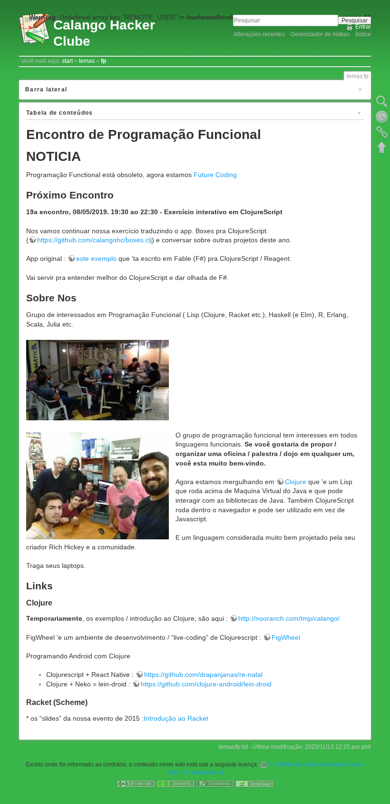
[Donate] (175, 783)
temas (87, 61)
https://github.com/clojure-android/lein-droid (206, 684)
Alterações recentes (259, 34)
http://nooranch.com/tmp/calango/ (289, 618)
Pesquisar (354, 20)
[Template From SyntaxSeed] (254, 783)
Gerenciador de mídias (320, 34)
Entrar (363, 26)
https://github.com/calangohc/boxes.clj (94, 240)
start (67, 61)
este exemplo (96, 258)
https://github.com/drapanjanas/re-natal (203, 674)
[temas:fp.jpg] (97, 379)
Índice (363, 34)
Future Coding (215, 175)
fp (103, 61)
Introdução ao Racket (176, 718)
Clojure (295, 482)
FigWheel (286, 637)
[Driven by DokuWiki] (215, 783)
